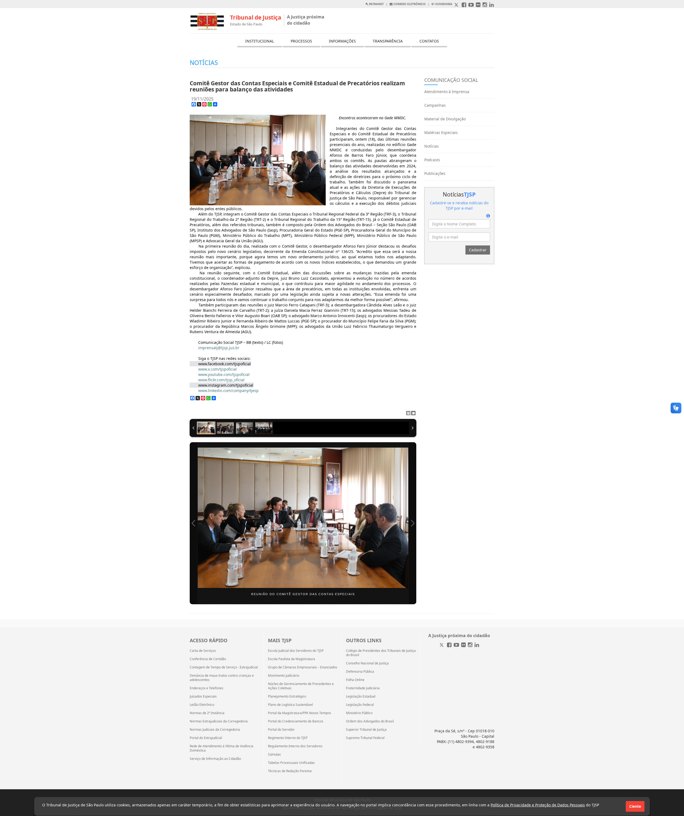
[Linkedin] (477, 645)
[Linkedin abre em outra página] (491, 5)
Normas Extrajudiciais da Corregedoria (219, 721)
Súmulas (274, 754)
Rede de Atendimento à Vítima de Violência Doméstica (221, 748)
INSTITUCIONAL (259, 41)
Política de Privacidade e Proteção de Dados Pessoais (538, 804)
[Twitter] (442, 645)
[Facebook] (449, 645)
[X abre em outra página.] (457, 5)
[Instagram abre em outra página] (485, 5)
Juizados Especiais (203, 696)
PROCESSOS (301, 41)
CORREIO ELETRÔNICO (409, 4)
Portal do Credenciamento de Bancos (295, 721)
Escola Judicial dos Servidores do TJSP (296, 651)
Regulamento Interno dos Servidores (295, 746)
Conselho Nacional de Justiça (367, 663)
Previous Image (193, 523)
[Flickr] (463, 645)
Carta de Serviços (203, 651)
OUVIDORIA (443, 4)
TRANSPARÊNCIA (388, 41)
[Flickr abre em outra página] (478, 5)
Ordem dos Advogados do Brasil (370, 721)
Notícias (431, 146)
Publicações (434, 173)
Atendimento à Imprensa (446, 91)
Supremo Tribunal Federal (365, 738)
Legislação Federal (360, 705)
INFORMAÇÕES (342, 41)
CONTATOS (429, 41)
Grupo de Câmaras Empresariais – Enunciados (302, 667)
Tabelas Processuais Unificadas (291, 763)
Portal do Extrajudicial (206, 738)
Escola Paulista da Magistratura (291, 659)
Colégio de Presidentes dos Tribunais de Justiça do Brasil (381, 653)
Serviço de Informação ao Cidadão (215, 759)
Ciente (635, 806)
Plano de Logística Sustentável (290, 705)
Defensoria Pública (360, 671)
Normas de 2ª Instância (207, 713)
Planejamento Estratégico (287, 696)
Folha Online (355, 680)
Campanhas (435, 105)
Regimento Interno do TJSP (288, 738)
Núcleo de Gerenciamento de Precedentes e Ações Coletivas (301, 686)
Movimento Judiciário (283, 675)
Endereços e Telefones (206, 688)
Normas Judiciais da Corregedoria (215, 730)
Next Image (412, 523)
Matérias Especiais (441, 132)
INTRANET (376, 4)
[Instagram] (470, 645)
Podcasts (432, 159)
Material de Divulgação (445, 118)
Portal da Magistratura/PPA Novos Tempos (299, 713)
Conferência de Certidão (208, 659)
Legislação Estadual (360, 696)
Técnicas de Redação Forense (290, 771)
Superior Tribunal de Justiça (366, 730)
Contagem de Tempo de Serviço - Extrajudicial (224, 667)
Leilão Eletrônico (202, 705)
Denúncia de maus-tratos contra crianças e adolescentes (222, 677)
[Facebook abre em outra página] (464, 5)
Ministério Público (359, 713)
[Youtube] (456, 645)
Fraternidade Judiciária (363, 688)
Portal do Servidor (281, 730)
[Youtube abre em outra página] (471, 5)
